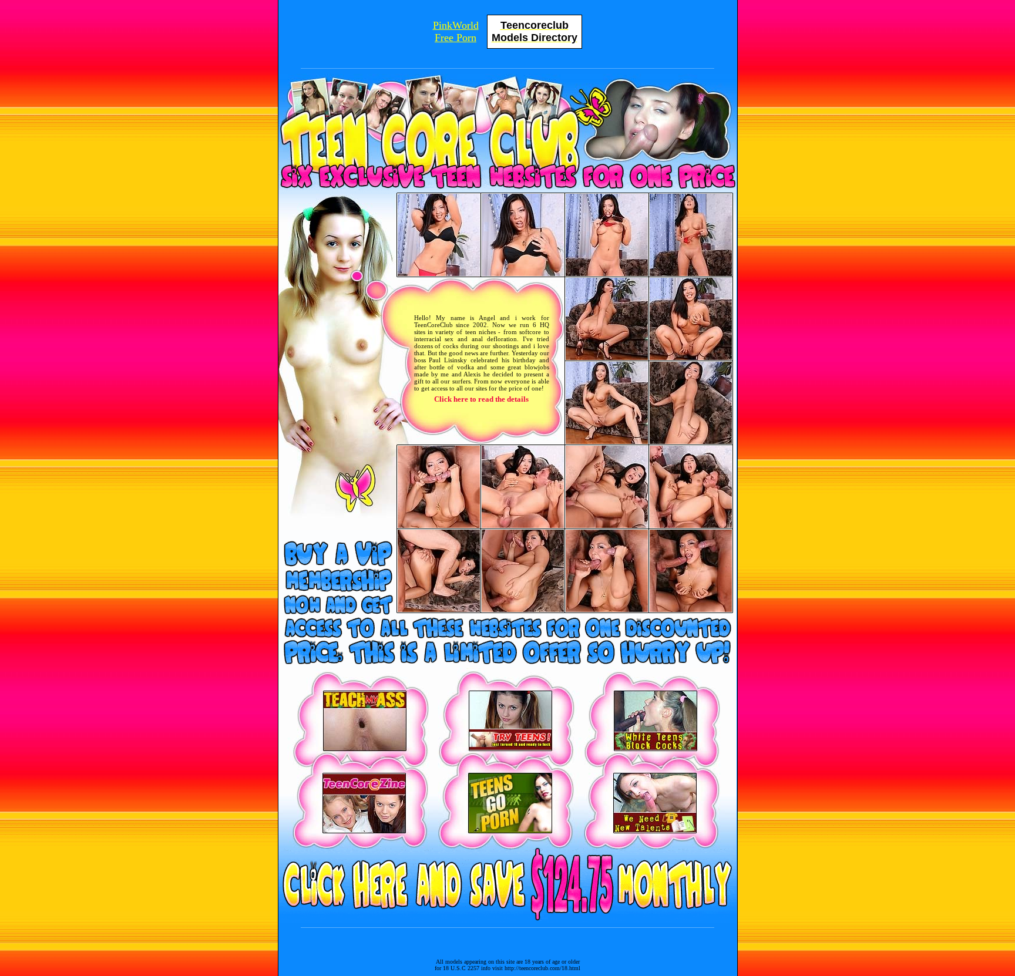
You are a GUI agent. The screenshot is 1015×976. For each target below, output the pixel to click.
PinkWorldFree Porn (456, 31)
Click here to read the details (481, 399)
